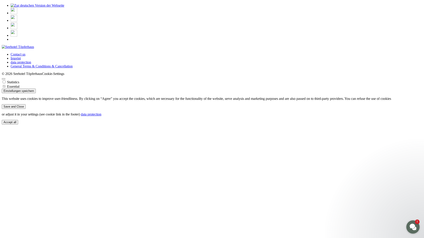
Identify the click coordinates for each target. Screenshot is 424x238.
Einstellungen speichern (19, 91)
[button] (386, 194)
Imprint (16, 58)
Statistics (13, 82)
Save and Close (14, 106)
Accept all (10, 122)
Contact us (18, 54)
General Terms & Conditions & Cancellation (42, 66)
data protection (21, 62)
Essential (13, 86)
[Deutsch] (37, 5)
